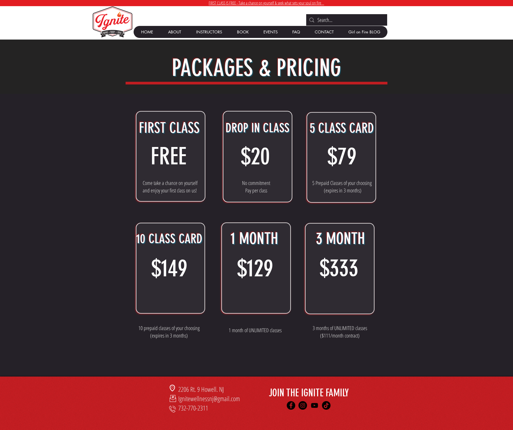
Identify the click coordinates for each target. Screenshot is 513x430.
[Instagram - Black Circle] (302, 405)
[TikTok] (326, 405)
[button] (174, 32)
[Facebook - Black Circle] (291, 405)
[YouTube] (314, 405)
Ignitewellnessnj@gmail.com (209, 398)
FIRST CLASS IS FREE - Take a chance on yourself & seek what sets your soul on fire (266, 3)
